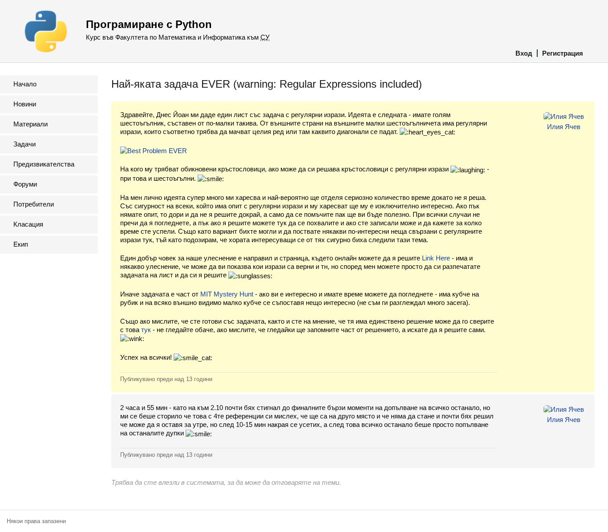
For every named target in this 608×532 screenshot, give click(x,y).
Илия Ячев (563, 126)
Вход (523, 53)
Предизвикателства (43, 164)
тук (146, 329)
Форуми (25, 184)
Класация (28, 224)
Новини (24, 104)
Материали (30, 124)
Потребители (33, 204)
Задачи (24, 144)
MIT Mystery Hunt (226, 294)
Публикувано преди (166, 379)
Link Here (436, 258)
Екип (20, 244)
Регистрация (562, 53)
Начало (24, 84)
